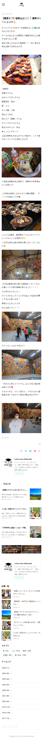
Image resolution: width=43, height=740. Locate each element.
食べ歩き (20, 655)
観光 (27, 650)
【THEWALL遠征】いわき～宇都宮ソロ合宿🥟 (19, 527)
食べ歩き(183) (5, 437)
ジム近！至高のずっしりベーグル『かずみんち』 (19, 509)
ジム (16, 650)
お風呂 (7, 655)
